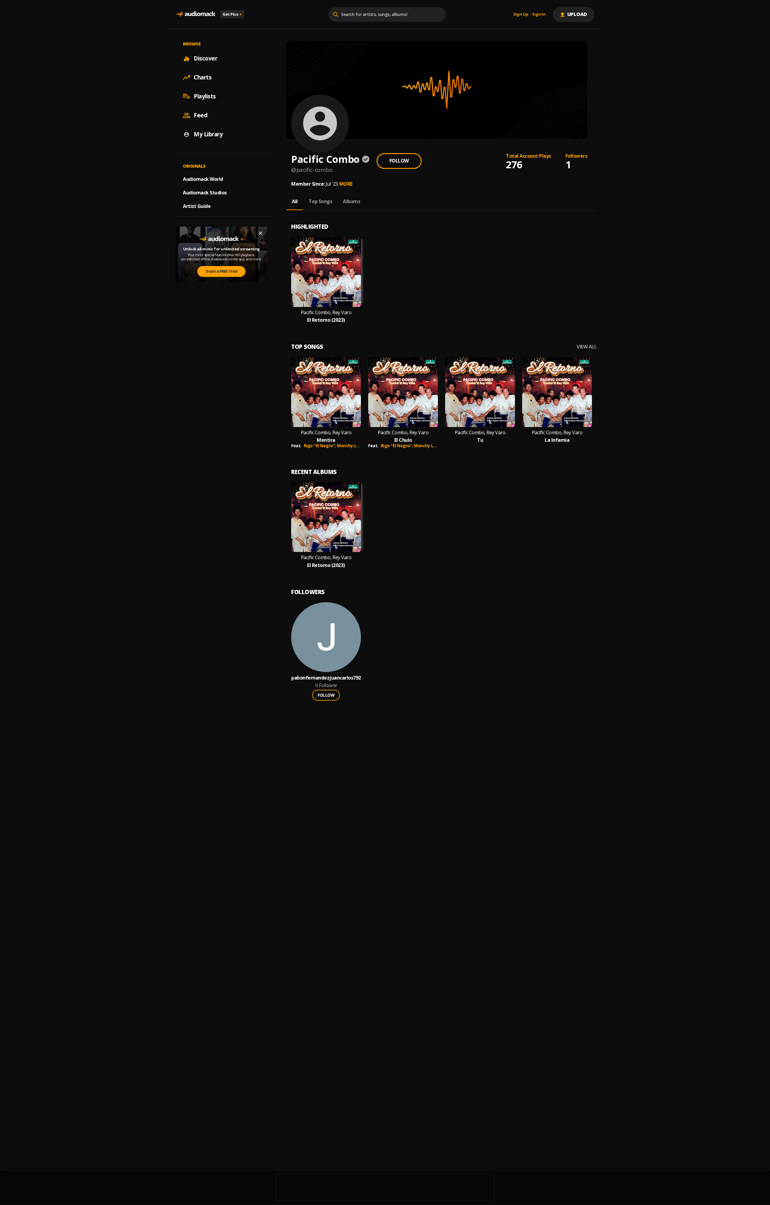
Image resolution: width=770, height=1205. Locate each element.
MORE (346, 184)
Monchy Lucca (351, 445)
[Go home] (195, 14)
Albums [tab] (351, 201)
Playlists (205, 96)
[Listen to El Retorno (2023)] (326, 272)
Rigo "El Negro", (320, 445)
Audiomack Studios (205, 192)
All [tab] (295, 201)
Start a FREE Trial (221, 271)
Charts (202, 77)
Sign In (538, 14)
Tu (480, 440)
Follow (399, 160)
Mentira (326, 440)
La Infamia (557, 440)
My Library (208, 134)
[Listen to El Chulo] (403, 392)
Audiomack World (203, 179)
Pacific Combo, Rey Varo (326, 312)
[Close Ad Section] (260, 233)
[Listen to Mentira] (326, 392)
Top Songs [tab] (320, 201)
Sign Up (520, 14)
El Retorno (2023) (326, 320)
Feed (200, 115)
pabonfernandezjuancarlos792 (326, 678)
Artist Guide (197, 206)
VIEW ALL (587, 347)
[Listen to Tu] (480, 392)
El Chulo (403, 440)
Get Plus (232, 14)
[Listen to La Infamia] (557, 392)
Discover (205, 58)
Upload (577, 14)
